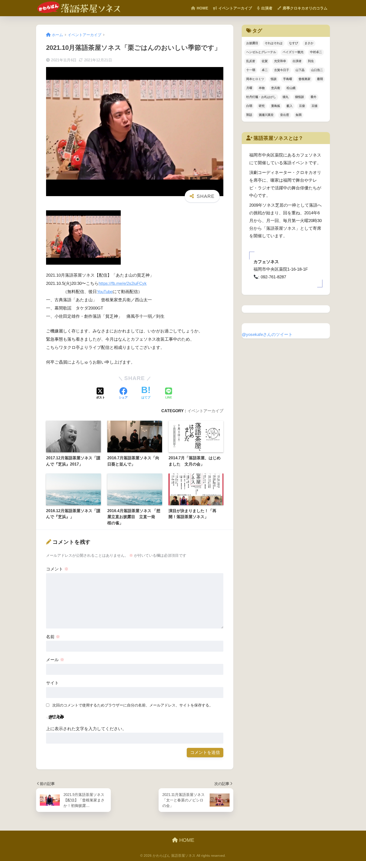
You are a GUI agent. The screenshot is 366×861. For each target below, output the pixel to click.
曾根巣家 (304, 79)
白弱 (249, 106)
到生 (311, 61)
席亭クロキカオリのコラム (304, 8)
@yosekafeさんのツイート (267, 334)
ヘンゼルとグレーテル (261, 52)
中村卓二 (316, 52)
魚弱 (299, 115)
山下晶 (300, 70)
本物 (262, 88)
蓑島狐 (275, 106)
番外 (313, 97)
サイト (52, 683)
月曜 (249, 88)
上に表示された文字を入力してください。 (86, 728)
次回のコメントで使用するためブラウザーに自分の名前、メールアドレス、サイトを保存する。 (132, 705)
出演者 (266, 8)
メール (55, 659)
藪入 (290, 106)
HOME (202, 8)
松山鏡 (291, 88)
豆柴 (302, 106)
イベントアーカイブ (234, 8)
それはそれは (274, 43)
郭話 (249, 115)
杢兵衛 (275, 88)
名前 (53, 636)
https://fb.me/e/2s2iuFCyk (123, 283)
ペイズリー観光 (293, 52)
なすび (293, 43)
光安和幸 (280, 61)
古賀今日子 (281, 70)
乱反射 (250, 61)
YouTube (105, 291)
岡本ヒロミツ (255, 79)
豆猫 (314, 106)
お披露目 (252, 43)
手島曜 (287, 79)
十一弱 (250, 70)
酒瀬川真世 (266, 115)
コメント (57, 569)
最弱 (320, 79)
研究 (262, 106)
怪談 (274, 79)
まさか (309, 43)
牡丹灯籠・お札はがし (261, 97)
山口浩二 (317, 70)
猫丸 (286, 97)
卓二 (265, 70)
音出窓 (284, 115)
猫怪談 (299, 97)
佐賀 (265, 61)
